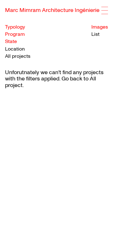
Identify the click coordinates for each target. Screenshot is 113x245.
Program (15, 34)
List (95, 34)
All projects (17, 56)
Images (99, 27)
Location (15, 49)
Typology (15, 27)
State (11, 42)
